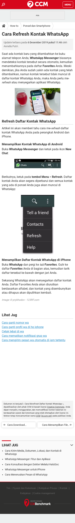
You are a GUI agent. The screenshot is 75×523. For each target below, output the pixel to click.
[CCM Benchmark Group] (37, 503)
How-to (14, 25)
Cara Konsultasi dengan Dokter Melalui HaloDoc (32, 464)
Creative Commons (55, 407)
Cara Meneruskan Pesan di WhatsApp (26, 474)
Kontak (63, 488)
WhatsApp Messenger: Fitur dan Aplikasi (27, 459)
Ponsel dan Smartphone (36, 25)
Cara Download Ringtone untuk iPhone (20, 425)
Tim (8, 488)
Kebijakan (25, 493)
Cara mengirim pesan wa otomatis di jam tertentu (33, 340)
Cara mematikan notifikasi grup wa (24, 336)
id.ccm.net (46, 416)
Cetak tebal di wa (13, 331)
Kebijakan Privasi (48, 488)
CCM (38, 416)
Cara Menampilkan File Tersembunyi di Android (54, 425)
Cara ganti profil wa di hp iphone (23, 327)
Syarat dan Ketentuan (24, 488)
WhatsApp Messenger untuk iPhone (25, 469)
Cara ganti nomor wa (15, 322)
